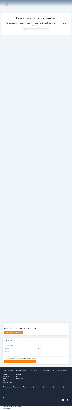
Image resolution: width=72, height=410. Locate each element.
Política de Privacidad (18, 358)
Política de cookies (54, 407)
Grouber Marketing (7, 408)
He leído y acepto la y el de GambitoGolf (20, 358)
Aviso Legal (27, 358)
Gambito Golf (66, 407)
